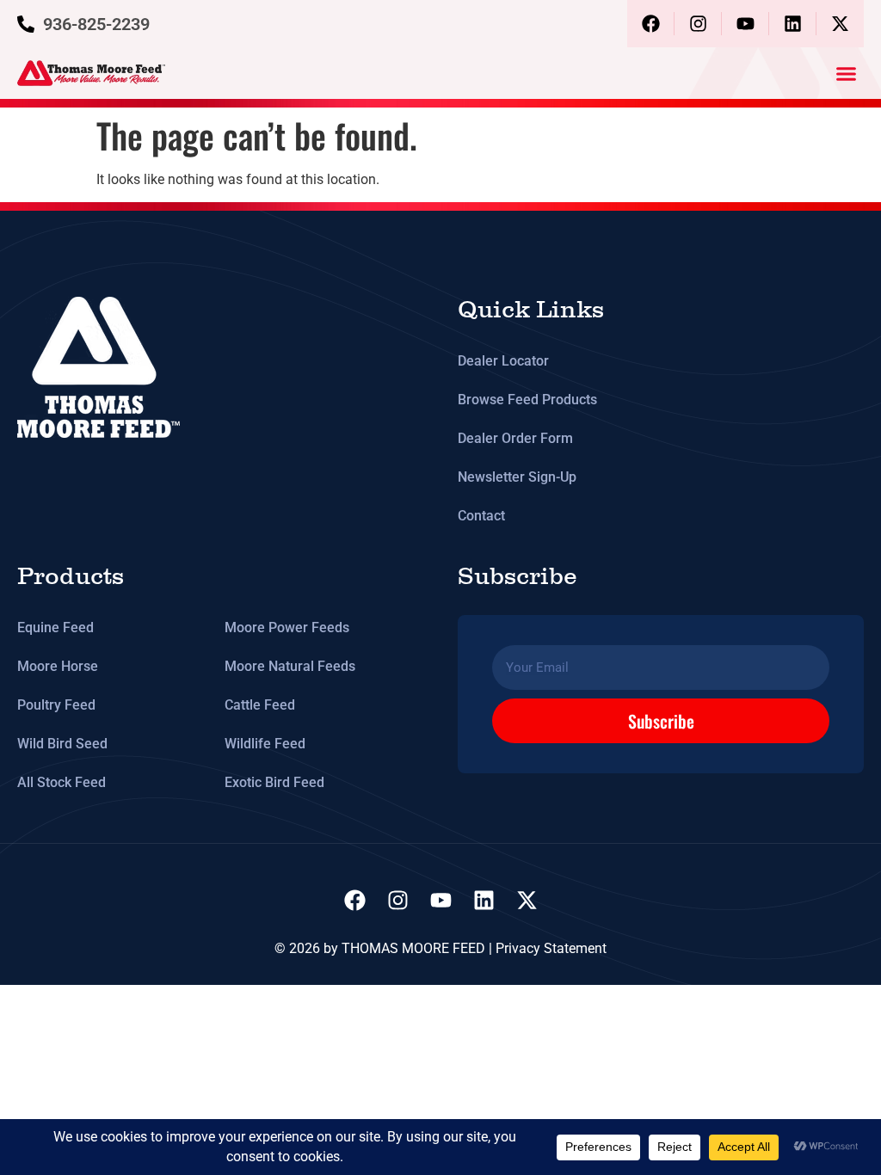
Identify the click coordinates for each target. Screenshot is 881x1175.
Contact (481, 516)
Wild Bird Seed (62, 743)
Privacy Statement (551, 948)
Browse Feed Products (527, 399)
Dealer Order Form (515, 438)
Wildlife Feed (265, 743)
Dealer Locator (503, 361)
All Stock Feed (61, 782)
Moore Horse (57, 666)
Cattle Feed (260, 705)
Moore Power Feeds (287, 627)
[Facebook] (651, 23)
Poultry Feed (56, 705)
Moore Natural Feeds (290, 666)
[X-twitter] (840, 23)
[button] (846, 73)
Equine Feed (55, 627)
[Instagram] (698, 23)
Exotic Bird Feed (274, 782)
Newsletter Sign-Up (517, 477)
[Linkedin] (792, 23)
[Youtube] (745, 23)
